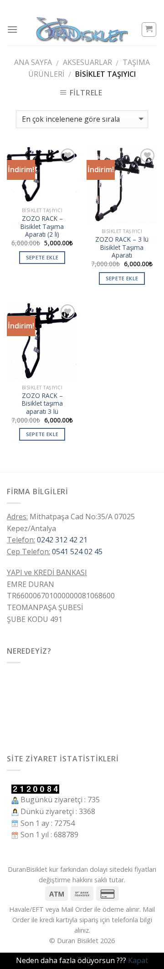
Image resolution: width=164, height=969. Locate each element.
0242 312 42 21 (62, 540)
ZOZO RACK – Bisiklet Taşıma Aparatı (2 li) (42, 226)
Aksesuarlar (87, 62)
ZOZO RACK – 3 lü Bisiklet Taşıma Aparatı (122, 247)
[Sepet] (149, 29)
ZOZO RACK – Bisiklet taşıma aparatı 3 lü (42, 404)
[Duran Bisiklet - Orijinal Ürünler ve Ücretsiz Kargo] (82, 29)
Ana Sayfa (33, 62)
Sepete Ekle (42, 257)
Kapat (138, 960)
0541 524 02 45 (77, 552)
